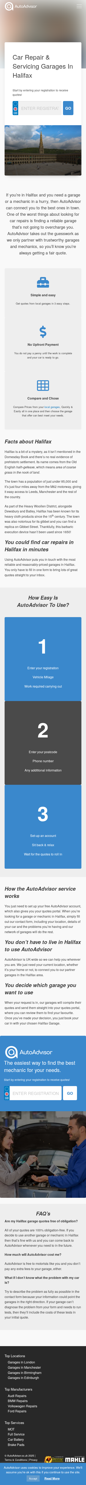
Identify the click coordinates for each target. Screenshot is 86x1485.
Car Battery (16, 1439)
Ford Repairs (17, 1411)
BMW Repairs (18, 1400)
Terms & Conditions (16, 1460)
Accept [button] (33, 1478)
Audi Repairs (17, 1395)
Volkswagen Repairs (22, 1406)
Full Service (16, 1434)
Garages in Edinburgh (23, 1377)
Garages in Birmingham (24, 1372)
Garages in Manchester (24, 1367)
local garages (52, 407)
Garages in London (21, 1362)
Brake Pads (16, 1444)
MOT (11, 1429)
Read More (52, 1478)
